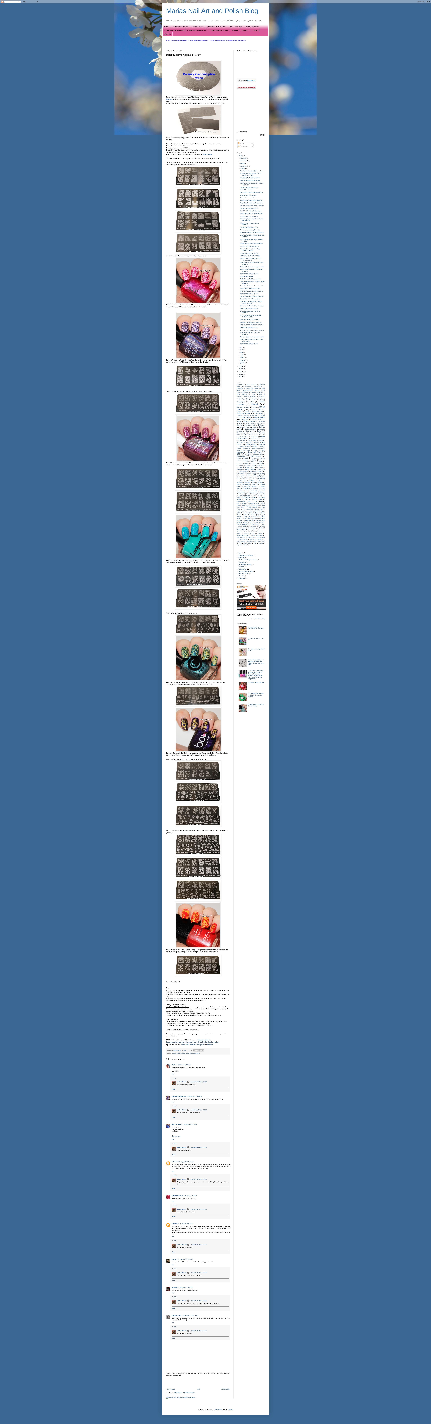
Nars (247, 494)
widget (263, 618)
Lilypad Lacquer (250, 469)
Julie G (246, 461)
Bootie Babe (254, 398)
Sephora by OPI (254, 526)
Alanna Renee (258, 386)
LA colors (247, 465)
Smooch (239, 531)
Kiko (260, 462)
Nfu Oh (253, 494)
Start (198, 1389)
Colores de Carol (257, 411)
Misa (238, 484)
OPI (246, 499)
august (242, 168)
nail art (179, 1053)
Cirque (239, 411)
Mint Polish (260, 482)
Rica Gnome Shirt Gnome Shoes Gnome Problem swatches (255, 695)
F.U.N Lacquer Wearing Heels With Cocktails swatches (250, 316)
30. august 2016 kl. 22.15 (189, 1195)
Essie (259, 431)
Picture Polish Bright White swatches (251, 200)
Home (166, 26)
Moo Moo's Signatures (250, 486)
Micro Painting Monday (246, 571)
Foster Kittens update (246, 276)
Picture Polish (253, 507)
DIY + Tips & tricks (236, 26)
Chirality (252, 409)
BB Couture (245, 392)
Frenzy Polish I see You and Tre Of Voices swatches (250, 259)
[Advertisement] (198, 1382)
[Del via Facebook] (200, 1050)
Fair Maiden (259, 434)
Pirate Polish (240, 511)
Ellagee (255, 427)
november (243, 161)
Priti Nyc (247, 518)
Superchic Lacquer (243, 535)
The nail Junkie (243, 539)
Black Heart (262, 396)
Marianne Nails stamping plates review (252, 267)
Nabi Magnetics (255, 490)
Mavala (260, 480)
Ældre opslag (225, 1389)
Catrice (252, 402)
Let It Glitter (259, 467)
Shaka (243, 528)
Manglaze (253, 478)
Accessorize (248, 386)
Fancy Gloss (254, 436)
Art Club (257, 390)
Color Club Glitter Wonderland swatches (252, 286)
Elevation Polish (245, 427)
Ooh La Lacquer (257, 499)
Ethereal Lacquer (241, 433)
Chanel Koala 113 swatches (248, 195)
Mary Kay (243, 480)
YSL (240, 543)
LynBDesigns (261, 473)
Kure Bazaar (253, 463)
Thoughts (241, 576)
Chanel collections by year (219, 30)
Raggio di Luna (176, 1315)
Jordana (239, 461)
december (243, 158)
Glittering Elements (244, 446)
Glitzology (254, 446)
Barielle (253, 392)
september (243, 166)
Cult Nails (262, 415)
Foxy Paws (242, 440)
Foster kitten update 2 (246, 190)
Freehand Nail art (197, 26)
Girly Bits (248, 442)
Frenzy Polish (252, 440)
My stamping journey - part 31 (249, 294)
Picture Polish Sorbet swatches (249, 246)
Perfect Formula (256, 505)
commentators (257, 618)
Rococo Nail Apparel (242, 524)
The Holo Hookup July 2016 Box (250, 230)
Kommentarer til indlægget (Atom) (184, 1392)
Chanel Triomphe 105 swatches (250, 319)
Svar (173, 1074)
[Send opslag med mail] (190, 1050)
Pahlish (244, 503)
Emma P (174, 1259)
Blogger (231, 1409)
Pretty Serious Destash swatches (250, 256)
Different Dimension (249, 421)
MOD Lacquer (257, 475)
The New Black (260, 537)
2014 (240, 369)
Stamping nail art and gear (216, 26)
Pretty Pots (256, 516)
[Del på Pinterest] (203, 1050)
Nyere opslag (171, 1389)
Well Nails (249, 541)
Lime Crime (261, 469)
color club (248, 543)
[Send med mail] (194, 1050)
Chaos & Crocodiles (243, 407)
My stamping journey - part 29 (249, 327)
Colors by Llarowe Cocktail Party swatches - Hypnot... (250, 249)
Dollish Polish (250, 423)
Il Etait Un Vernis (258, 454)
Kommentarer (243, 146)
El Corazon (261, 425)
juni (241, 350)
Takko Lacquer (241, 537)
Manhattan (261, 479)
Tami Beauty (250, 537)
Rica (251, 522)
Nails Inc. (241, 494)
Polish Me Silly (259, 511)
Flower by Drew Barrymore (258, 438)
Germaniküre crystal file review (249, 198)
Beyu (253, 394)
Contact (255, 30)
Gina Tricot (240, 442)
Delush (239, 421)
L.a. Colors (240, 465)
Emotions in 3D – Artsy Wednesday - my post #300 (256, 628)
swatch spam (242, 569)
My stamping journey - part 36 (249, 187)
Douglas (239, 425)
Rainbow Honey (249, 520)
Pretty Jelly (247, 516)
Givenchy (256, 442)
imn (255, 543)
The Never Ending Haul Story (247, 560)
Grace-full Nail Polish (243, 450)
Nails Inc (262, 492)
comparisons (242, 562)
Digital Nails (262, 421)
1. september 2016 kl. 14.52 (190, 1315)
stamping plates (195, 1053)
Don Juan (260, 423)
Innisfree (239, 458)
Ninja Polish (257, 495)
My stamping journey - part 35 (249, 208)
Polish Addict (249, 511)
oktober (242, 163)
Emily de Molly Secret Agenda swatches (252, 330)
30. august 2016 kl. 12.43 (189, 1124)
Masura (251, 480)
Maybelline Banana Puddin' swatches (251, 203)
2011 (240, 376)
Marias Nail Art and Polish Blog (212, 11)
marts (242, 357)
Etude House (253, 433)
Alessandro (240, 388)
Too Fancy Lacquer (256, 539)
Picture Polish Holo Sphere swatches (251, 213)
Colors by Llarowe (243, 413)
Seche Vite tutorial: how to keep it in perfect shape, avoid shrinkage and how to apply (256, 662)
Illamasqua (241, 456)
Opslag (241, 143)
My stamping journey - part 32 (249, 274)
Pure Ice (255, 518)
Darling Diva (244, 419)
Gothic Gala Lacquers (257, 448)
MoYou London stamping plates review (252, 337)
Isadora (246, 458)
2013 (240, 371)
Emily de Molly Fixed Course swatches (252, 206)
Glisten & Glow (251, 444)
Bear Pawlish (242, 394)
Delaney (169, 99)
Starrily (260, 533)
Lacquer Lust (261, 465)
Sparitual (246, 531)
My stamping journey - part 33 (249, 253)
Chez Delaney (207, 154)
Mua (254, 488)
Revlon (245, 522)
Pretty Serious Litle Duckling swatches (251, 291)
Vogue (243, 541)
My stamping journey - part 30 (249, 308)
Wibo (263, 541)
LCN (253, 465)
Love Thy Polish (251, 473)
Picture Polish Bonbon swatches (250, 288)
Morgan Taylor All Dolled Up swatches (251, 296)
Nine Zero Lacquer (245, 496)
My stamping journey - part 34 (249, 227)
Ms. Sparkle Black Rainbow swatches (251, 192)
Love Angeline (240, 473)
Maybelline (240, 482)
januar (242, 363)
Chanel (254, 404)
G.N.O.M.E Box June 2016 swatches (251, 211)
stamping (188, 1053)
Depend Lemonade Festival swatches (251, 325)
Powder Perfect (250, 515)
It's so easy (255, 458)
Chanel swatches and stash (174, 30)
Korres (246, 463)
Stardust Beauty (249, 533)
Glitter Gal (262, 444)
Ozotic (256, 501)
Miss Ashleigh (246, 484)
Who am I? (245, 30)
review (183, 1053)
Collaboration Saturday (246, 555)
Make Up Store (250, 477)
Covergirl (246, 415)
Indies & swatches (252, 26)
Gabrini (261, 440)
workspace (242, 578)
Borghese (262, 398)
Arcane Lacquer (247, 390)
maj (241, 352)
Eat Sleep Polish (250, 425)
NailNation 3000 (253, 492)
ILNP (238, 454)
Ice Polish (247, 454)
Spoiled (253, 531)
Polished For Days (253, 513)
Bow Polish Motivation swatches (250, 178)
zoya (245, 545)
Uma (238, 541)
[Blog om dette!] (196, 1050)
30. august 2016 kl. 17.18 (186, 1162)
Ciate (259, 409)
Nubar (254, 497)
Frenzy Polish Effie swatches (249, 216)
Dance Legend (259, 417)
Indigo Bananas (255, 456)
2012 (240, 374)
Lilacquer (239, 469)
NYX (247, 490)
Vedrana (174, 1287)
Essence (249, 431)
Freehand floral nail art (180, 26)
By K (261, 400)
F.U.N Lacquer (247, 435)
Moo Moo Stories (244, 573)
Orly (249, 501)
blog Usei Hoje (176, 1124)
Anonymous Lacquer (253, 388)
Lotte (173, 1065)
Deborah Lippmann (257, 419)
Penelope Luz (246, 505)
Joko (261, 460)
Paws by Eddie (254, 503)
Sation (245, 526)
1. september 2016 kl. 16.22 (198, 1331)
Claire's (247, 411)
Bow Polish (242, 400)
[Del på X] (198, 1050)
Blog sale (235, 30)
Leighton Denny (249, 467)
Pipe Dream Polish (248, 509)
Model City (255, 484)
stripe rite (239, 545)
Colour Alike (258, 413)
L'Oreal (261, 463)
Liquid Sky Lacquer (256, 471)
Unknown (174, 1162)
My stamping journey (245, 564)
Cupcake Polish (244, 417)
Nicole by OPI (261, 494)
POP (238, 503)
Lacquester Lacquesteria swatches (250, 322)
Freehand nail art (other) (210, 1042)
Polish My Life (241, 513)
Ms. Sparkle (246, 488)
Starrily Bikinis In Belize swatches (250, 299)
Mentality (247, 482)
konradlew (218, 1409)
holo (240, 553)
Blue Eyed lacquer (243, 398)
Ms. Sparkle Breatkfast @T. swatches (251, 171)
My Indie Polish (261, 488)
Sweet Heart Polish (257, 535)
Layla (240, 467)
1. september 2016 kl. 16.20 (198, 1179)
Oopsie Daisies (241, 501)
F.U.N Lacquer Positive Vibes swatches (252, 306)
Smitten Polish (241, 530)
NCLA (240, 490)
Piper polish (259, 509)
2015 (240, 366)
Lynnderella (242, 475)
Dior (240, 423)
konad (261, 543)
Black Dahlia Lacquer (250, 396)
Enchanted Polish (250, 429)
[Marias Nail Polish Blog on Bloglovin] (246, 81)
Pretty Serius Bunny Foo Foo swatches (252, 232)
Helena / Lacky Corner (179, 1096)
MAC (248, 475)
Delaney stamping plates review (250, 180)
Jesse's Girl (246, 460)
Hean (255, 450)
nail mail (241, 567)
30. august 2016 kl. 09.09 (194, 1096)
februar (242, 360)
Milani (253, 482)
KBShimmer (254, 461)
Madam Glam (240, 477)
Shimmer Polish (251, 528)
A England (240, 385)
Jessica (254, 460)
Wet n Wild (257, 541)
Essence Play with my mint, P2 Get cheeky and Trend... (250, 174)
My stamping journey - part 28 (249, 344)
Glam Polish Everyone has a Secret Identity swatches (251, 302)
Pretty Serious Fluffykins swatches (250, 279)
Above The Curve (252, 384)
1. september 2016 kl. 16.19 (198, 1110)
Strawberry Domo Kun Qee (256, 682)
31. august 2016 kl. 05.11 (185, 1223)
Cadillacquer (241, 402)
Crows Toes (253, 415)
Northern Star (246, 497)
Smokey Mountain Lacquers (256, 530)
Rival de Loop (259, 522)
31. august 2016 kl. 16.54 (185, 1259)
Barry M (259, 392)
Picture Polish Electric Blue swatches (251, 243)
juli (241, 347)
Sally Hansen (255, 524)
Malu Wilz (245, 478)
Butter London (252, 400)
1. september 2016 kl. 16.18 (198, 1082)
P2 (261, 501)
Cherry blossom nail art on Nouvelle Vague (256, 705)
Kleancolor (239, 463)
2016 (240, 156)
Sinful (260, 528)
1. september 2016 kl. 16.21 (198, 1273)
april (241, 355)
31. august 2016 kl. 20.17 (185, 1287)
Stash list (167, 34)
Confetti (239, 415)
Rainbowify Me (176, 1195)
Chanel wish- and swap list (196, 30)
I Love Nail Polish (254, 452)
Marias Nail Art (177, 1050)
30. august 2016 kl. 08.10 (183, 1065)
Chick (254, 407)
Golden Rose (246, 448)
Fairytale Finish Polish (242, 436)
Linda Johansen (243, 471)
